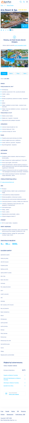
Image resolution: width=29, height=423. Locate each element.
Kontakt (7, 411)
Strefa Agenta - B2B (20, 414)
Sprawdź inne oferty (8, 385)
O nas (2, 411)
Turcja (2, 5)
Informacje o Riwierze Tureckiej (11, 382)
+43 (26, 26)
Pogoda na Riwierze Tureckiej (11, 375)
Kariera (13, 411)
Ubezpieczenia (10, 414)
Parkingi (2, 414)
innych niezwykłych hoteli (20, 45)
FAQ (18, 411)
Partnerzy (23, 411)
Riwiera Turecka (10, 5)
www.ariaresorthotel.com (8, 182)
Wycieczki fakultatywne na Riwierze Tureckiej (12, 379)
